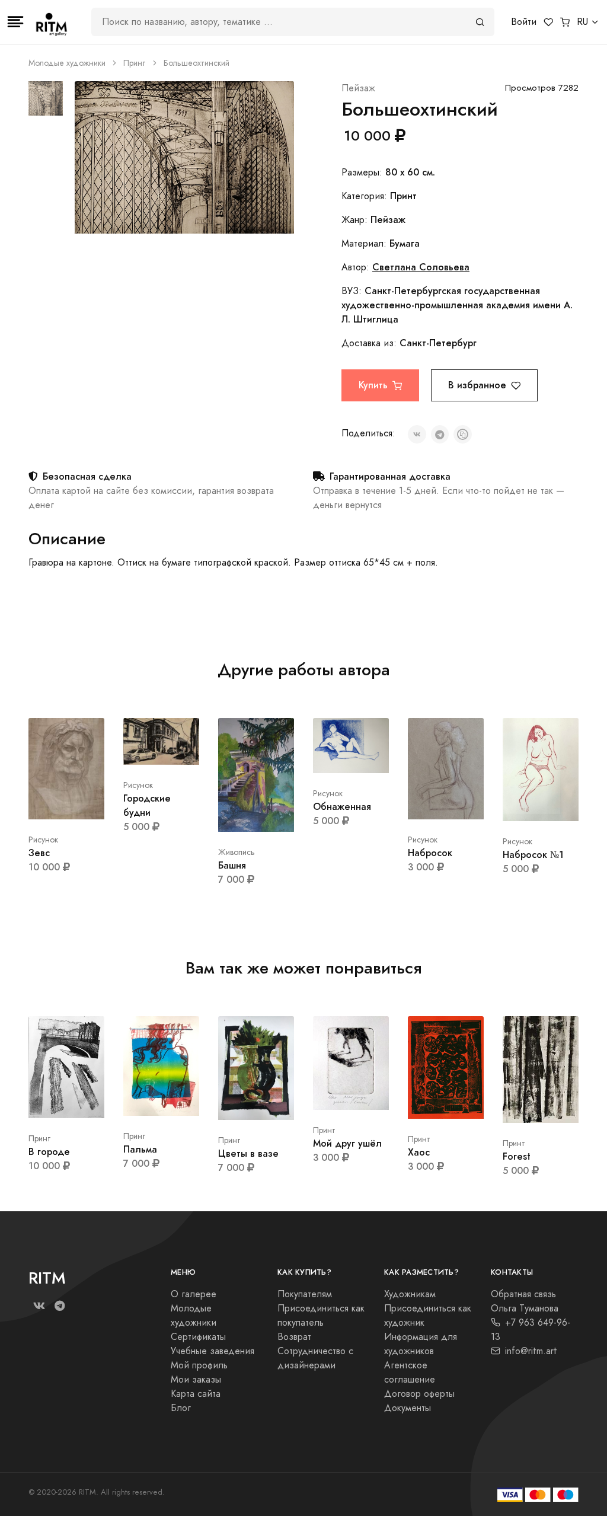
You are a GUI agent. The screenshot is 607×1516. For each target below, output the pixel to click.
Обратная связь (523, 1294)
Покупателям (304, 1294)
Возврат (294, 1336)
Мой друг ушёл (347, 1143)
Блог (181, 1408)
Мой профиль (199, 1365)
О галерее (193, 1294)
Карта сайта (196, 1393)
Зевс (39, 853)
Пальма (140, 1149)
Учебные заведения (212, 1351)
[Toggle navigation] (15, 22)
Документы (407, 1408)
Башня (232, 865)
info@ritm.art (531, 1351)
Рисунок (43, 839)
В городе (49, 1151)
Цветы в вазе (248, 1153)
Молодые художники (67, 63)
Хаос (419, 1152)
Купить (373, 385)
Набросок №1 (533, 854)
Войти (523, 21)
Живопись (236, 852)
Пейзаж (358, 88)
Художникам (410, 1294)
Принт (134, 63)
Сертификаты (198, 1336)
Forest (517, 1156)
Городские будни (147, 805)
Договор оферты (419, 1393)
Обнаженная (342, 806)
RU (582, 21)
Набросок (430, 853)
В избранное (477, 385)
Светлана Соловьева (420, 267)
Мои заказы (196, 1379)
